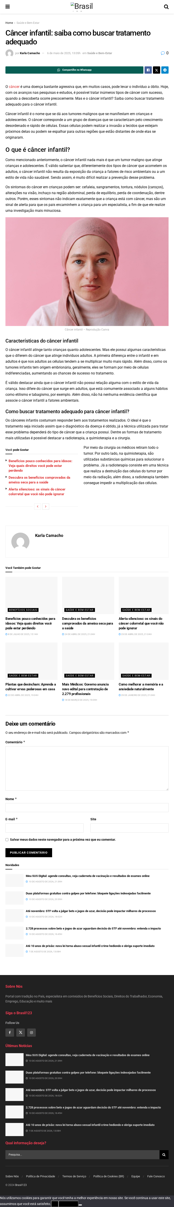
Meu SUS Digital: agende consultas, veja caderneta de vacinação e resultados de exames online (88, 876)
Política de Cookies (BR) (108, 1176)
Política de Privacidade (40, 1176)
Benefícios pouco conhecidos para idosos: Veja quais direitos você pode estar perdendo (40, 466)
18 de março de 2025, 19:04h (80, 700)
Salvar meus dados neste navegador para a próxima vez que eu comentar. (63, 839)
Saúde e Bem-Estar (28, 22)
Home (9, 22)
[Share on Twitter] (156, 70)
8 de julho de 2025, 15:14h (22, 634)
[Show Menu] (7, 7)
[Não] (80, 1205)
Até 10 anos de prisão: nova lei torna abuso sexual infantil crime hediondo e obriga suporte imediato (90, 946)
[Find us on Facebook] (9, 1032)
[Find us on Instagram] (31, 1032)
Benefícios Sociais (23, 609)
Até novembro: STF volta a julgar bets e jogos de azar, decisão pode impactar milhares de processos (91, 911)
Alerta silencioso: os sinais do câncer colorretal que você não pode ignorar (141, 623)
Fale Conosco (156, 1176)
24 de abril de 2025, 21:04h (79, 634)
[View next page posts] (45, 506)
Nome (11, 799)
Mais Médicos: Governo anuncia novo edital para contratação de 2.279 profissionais (85, 689)
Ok (55, 1204)
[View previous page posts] (37, 506)
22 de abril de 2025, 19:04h (22, 695)
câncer (14, 86)
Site (93, 819)
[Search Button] (166, 7)
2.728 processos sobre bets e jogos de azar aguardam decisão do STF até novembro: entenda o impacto (93, 928)
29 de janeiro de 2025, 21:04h (138, 695)
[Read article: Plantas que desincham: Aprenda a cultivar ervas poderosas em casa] (31, 661)
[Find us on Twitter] (20, 1032)
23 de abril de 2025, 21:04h (136, 634)
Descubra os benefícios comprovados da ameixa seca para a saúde (87, 623)
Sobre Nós (12, 1176)
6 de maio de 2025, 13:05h (63, 53)
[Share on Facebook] (148, 70)
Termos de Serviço (74, 1176)
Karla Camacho (30, 53)
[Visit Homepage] (87, 6)
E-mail (11, 819)
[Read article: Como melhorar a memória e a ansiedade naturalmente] (145, 661)
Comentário (15, 742)
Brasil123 (21, 1185)
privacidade (68, 1204)
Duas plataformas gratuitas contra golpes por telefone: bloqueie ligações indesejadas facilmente (88, 893)
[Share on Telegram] (165, 70)
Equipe (135, 1176)
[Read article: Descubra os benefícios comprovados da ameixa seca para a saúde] (88, 595)
